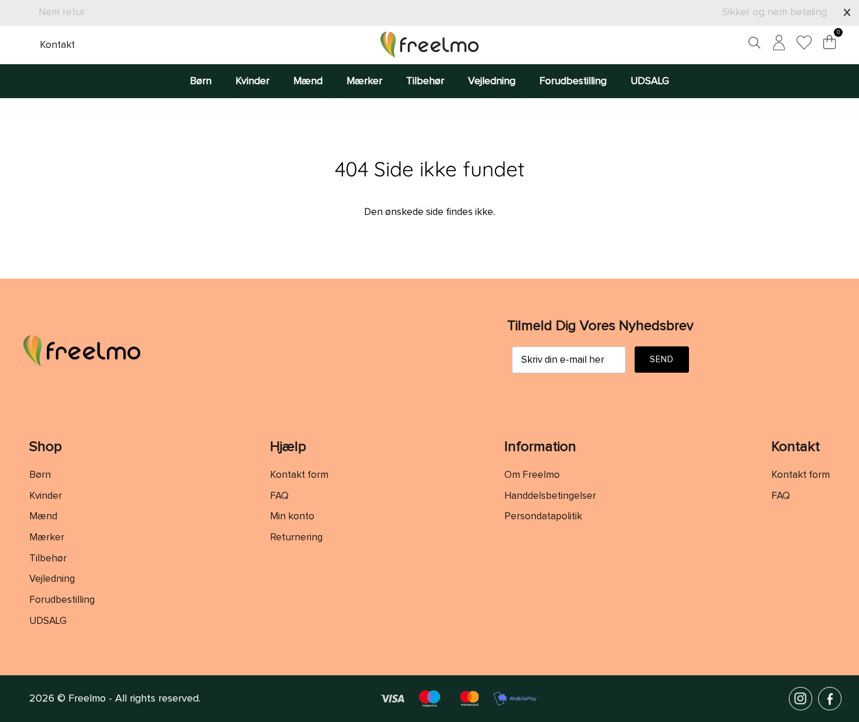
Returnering (296, 538)
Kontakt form (299, 475)
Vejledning (491, 81)
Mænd (308, 81)
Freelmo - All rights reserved (133, 698)
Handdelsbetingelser (550, 496)
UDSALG (650, 81)
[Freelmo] (429, 45)
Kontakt (57, 45)
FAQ (279, 496)
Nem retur (62, 12)
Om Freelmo (532, 475)
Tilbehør (425, 81)
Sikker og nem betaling (774, 12)
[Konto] (776, 44)
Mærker (364, 81)
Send (662, 359)
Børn (201, 81)
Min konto (292, 517)
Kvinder (252, 81)
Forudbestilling (573, 81)
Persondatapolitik (543, 517)
